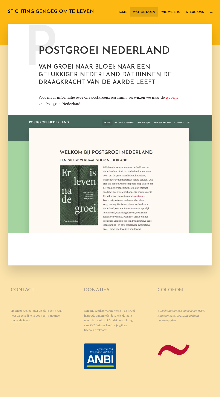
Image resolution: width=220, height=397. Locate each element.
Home (122, 12)
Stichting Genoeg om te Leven (51, 11)
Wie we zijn (170, 12)
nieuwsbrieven (20, 320)
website (172, 98)
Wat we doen (144, 12)
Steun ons (195, 12)
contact (33, 310)
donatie (127, 315)
